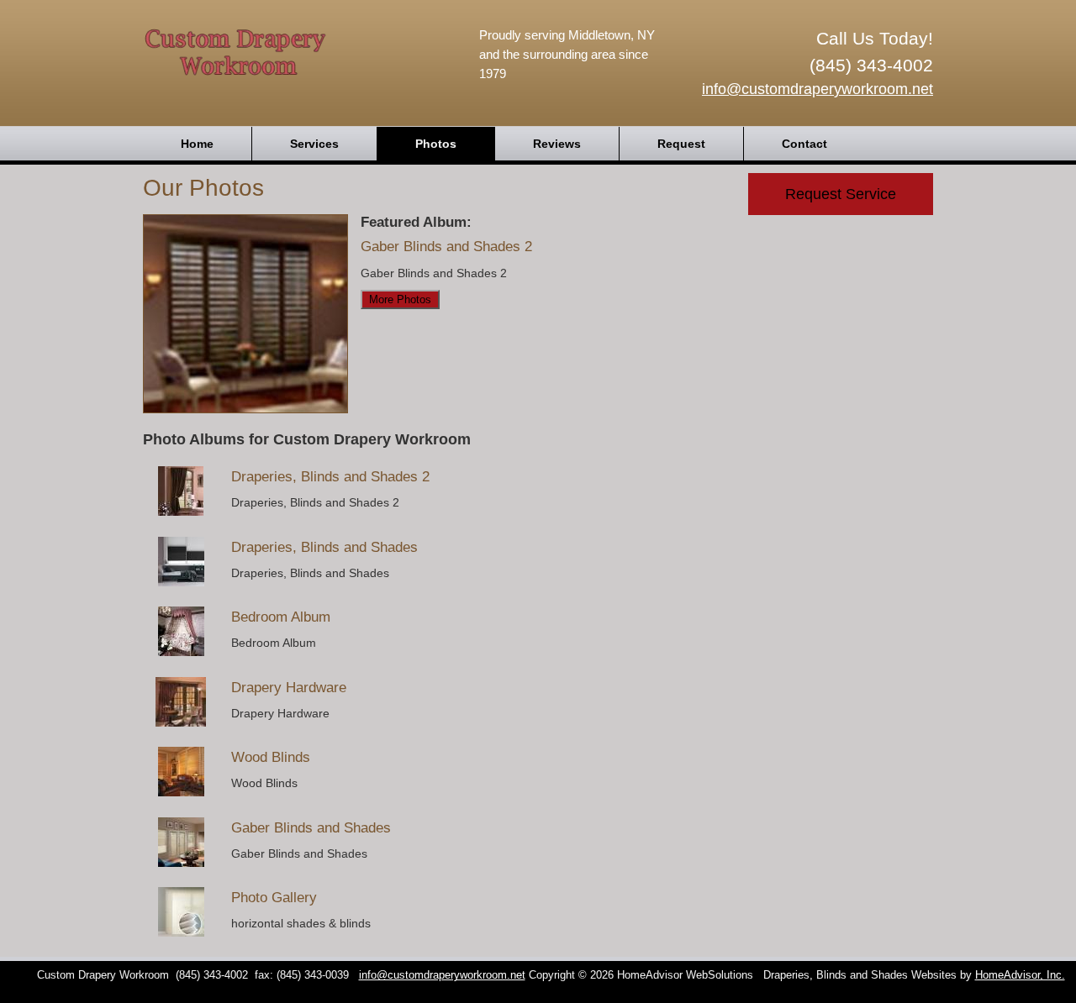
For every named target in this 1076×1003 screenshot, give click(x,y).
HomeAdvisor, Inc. (1020, 975)
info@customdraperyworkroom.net (817, 89)
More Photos (400, 299)
